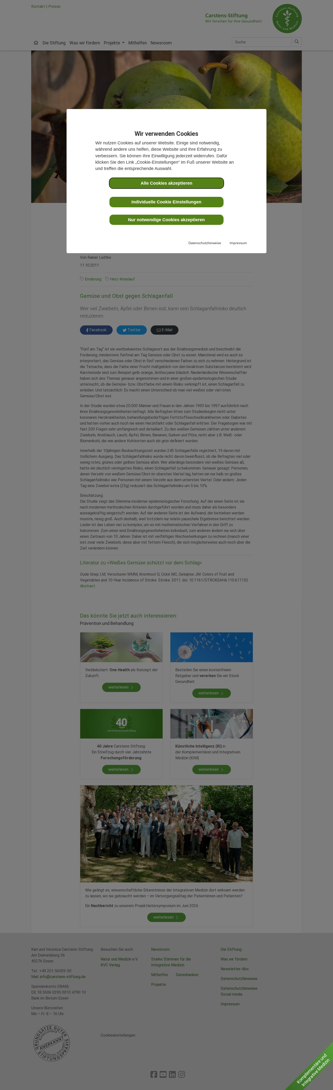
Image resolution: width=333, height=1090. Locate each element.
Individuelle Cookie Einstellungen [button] (166, 202)
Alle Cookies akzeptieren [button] (166, 183)
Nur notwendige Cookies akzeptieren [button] (166, 219)
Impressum (238, 243)
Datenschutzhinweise (204, 243)
